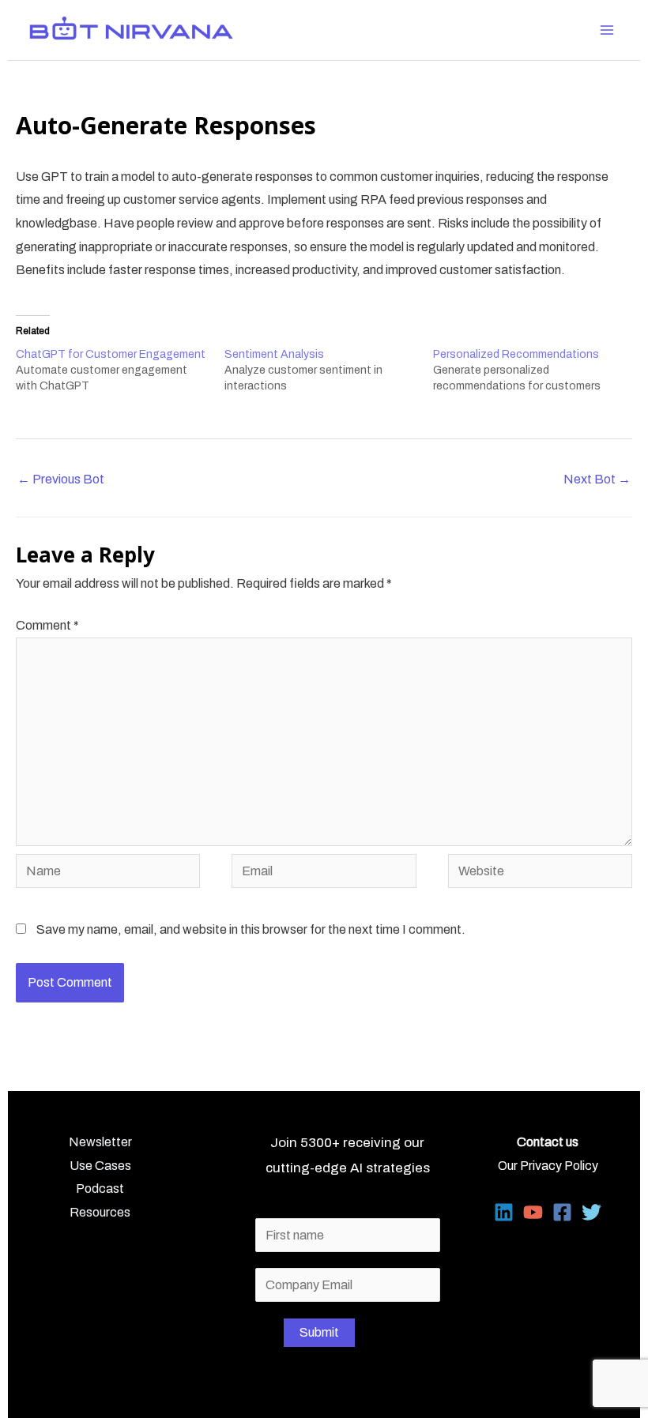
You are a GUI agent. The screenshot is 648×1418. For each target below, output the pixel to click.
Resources (100, 1212)
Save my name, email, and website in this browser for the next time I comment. (250, 929)
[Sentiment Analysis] (328, 370)
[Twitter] (591, 1212)
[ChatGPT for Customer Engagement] (120, 370)
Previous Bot (60, 479)
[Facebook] (562, 1212)
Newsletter (100, 1142)
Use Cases (100, 1165)
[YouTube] (533, 1212)
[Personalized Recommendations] (537, 370)
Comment (47, 625)
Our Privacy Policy (548, 1165)
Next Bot (597, 479)
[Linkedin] (504, 1212)
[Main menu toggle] (607, 30)
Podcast (100, 1188)
